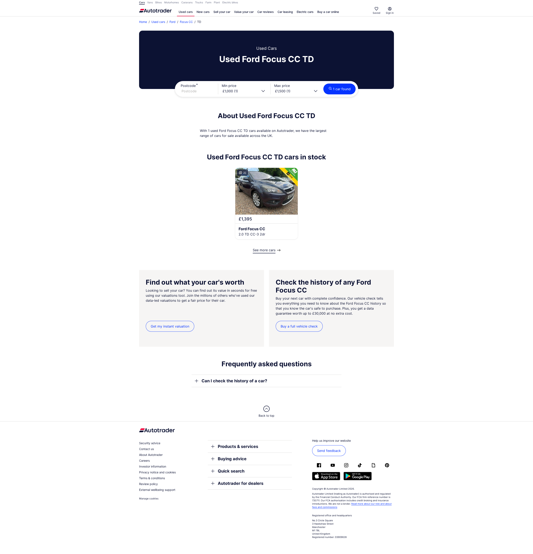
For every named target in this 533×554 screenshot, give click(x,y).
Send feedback (329, 451)
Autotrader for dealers (240, 483)
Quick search (231, 471)
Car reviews (265, 12)
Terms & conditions (152, 478)
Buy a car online (328, 12)
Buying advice (232, 458)
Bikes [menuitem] (158, 2)
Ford (172, 22)
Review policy (148, 484)
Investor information (152, 466)
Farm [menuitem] (208, 2)
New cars (203, 12)
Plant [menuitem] (217, 2)
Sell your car (221, 12)
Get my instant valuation (170, 326)
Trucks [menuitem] (199, 2)
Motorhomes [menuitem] (171, 2)
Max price (282, 86)
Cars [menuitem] (142, 2)
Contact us (146, 449)
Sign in (390, 12)
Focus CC (186, 22)
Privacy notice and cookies (157, 472)
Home (143, 22)
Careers (144, 460)
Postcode (188, 86)
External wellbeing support (157, 489)
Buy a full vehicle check (299, 326)
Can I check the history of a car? (234, 380)
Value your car (244, 12)
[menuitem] (185, 12)
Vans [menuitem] (150, 2)
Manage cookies (148, 498)
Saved (376, 12)
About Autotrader (151, 454)
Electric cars (305, 12)
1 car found (342, 89)
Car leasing (285, 12)
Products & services (238, 446)
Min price (229, 86)
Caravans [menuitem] (187, 2)
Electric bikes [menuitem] (230, 2)
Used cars (186, 12)
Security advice (149, 443)
